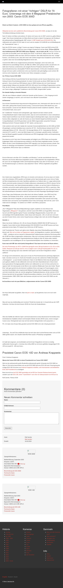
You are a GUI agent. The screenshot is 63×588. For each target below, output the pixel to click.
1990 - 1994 (9, 538)
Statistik (49, 544)
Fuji (27, 544)
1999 (7, 548)
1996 (7, 542)
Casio (28, 542)
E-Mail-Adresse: (9, 405)
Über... (48, 554)
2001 (7, 552)
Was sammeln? (51, 536)
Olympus (28, 550)
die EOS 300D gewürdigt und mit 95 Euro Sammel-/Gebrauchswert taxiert (34, 372)
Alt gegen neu (51, 538)
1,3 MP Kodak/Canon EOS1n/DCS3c (42, 40)
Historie (28, 532)
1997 (7, 544)
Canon (28, 540)
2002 (7, 554)
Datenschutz (50, 560)
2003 (7, 557)
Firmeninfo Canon (9, 475)
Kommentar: (8, 411)
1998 (7, 546)
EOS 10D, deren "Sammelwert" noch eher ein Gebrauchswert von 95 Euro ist (35, 374)
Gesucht (28, 538)
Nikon (28, 548)
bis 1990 (8, 536)
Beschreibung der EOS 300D (12, 471)
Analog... (8, 532)
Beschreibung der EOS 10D (12, 507)
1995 (7, 540)
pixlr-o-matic (30, 292)
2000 (7, 550)
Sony (27, 552)
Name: (6, 400)
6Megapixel (14, 211)
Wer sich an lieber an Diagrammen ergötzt (22, 232)
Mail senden (28, 439)
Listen (28, 536)
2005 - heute (9, 561)
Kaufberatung (51, 540)
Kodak (28, 546)
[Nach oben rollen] (58, 583)
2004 (7, 559)
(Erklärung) (22, 463)
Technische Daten (9, 473)
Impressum (50, 558)
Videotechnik (9, 534)
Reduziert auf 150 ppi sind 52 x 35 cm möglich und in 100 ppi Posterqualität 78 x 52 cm (32, 248)
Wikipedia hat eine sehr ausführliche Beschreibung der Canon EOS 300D (23, 31)
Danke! (49, 556)
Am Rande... (50, 542)
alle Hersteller (30, 554)
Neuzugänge (30, 534)
